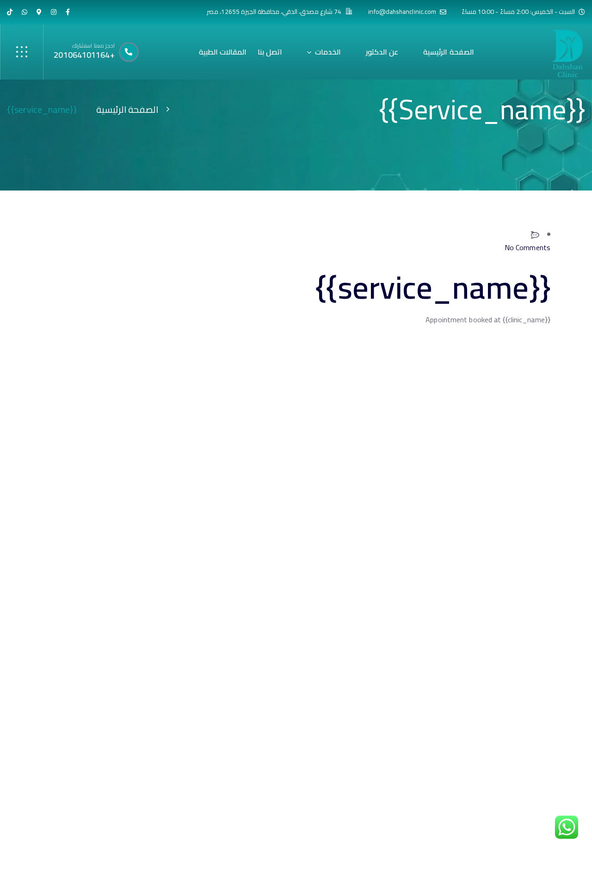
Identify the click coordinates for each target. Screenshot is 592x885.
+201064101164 (84, 54)
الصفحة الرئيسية (127, 109)
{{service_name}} (432, 287)
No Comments (527, 247)
